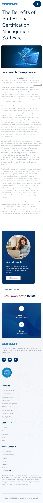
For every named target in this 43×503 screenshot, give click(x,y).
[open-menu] (37, 4)
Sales (21, 331)
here (19, 482)
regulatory (20, 78)
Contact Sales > (21, 334)
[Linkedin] (4, 360)
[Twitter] (16, 360)
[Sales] (21, 324)
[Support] (21, 308)
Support (21, 315)
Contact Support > (21, 317)
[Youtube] (10, 360)
